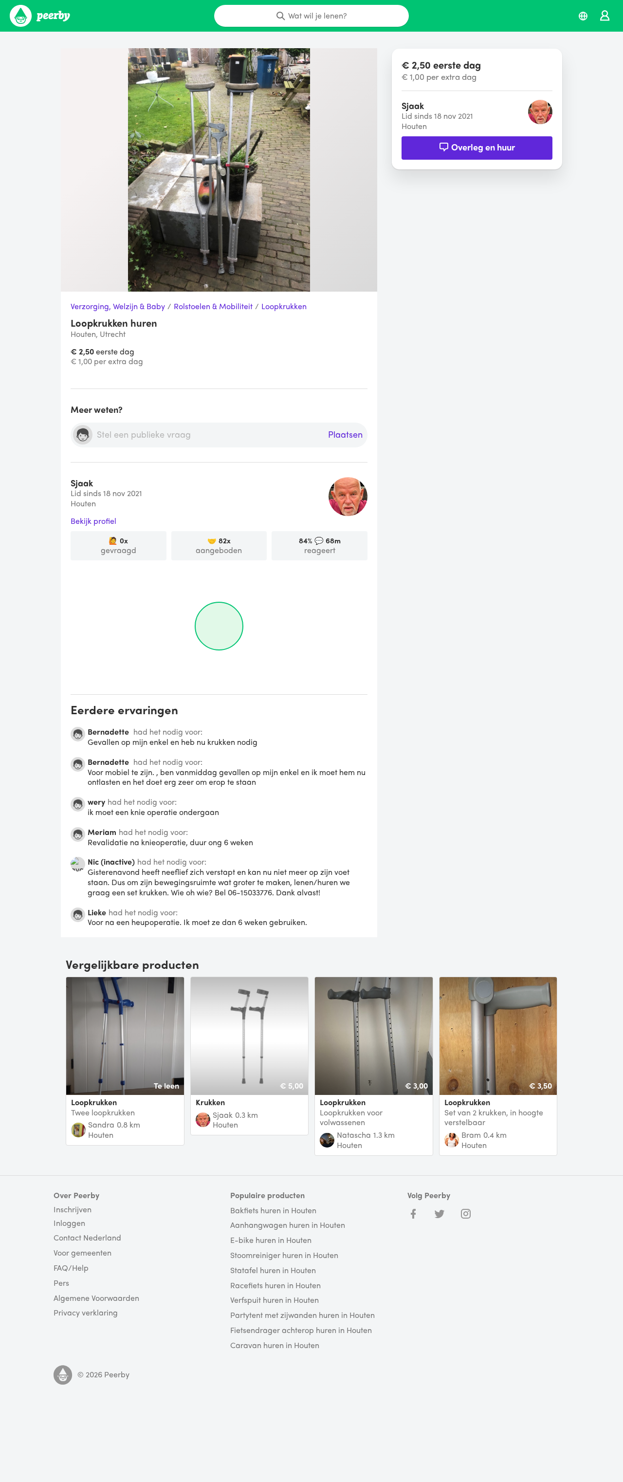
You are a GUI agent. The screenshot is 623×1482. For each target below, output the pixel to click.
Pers (61, 1283)
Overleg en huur (483, 147)
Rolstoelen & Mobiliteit (213, 306)
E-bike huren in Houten (271, 1240)
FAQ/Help (71, 1268)
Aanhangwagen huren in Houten (287, 1225)
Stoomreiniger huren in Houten (284, 1255)
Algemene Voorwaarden (96, 1298)
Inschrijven (73, 1209)
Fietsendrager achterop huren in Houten (301, 1330)
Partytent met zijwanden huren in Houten (302, 1315)
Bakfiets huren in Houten (273, 1210)
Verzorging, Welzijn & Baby (118, 306)
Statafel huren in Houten (273, 1270)
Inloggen (69, 1223)
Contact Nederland (87, 1238)
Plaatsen (345, 435)
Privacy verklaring (86, 1313)
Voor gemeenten (82, 1253)
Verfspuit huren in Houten (274, 1300)
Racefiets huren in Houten (275, 1285)
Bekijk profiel (93, 521)
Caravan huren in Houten (274, 1345)
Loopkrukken (284, 306)
